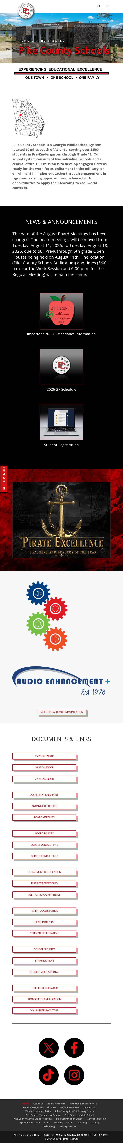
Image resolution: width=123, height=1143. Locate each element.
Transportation (68, 1126)
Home (25, 1103)
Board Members (56, 1103)
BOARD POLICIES (44, 833)
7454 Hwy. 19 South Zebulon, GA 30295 (65, 1134)
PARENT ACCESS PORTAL (44, 910)
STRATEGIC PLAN (44, 960)
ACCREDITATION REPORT (44, 795)
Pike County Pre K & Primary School (74, 1111)
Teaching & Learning (87, 1122)
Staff (46, 1122)
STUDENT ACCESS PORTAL (44, 972)
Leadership (90, 1107)
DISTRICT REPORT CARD (44, 883)
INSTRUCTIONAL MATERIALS (44, 894)
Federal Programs (33, 1107)
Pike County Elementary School (42, 1115)
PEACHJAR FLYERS (44, 922)
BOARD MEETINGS (44, 817)
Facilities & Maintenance (83, 1103)
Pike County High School (69, 1118)
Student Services (63, 1122)
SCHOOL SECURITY (44, 949)
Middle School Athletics (38, 1111)
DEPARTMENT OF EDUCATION (44, 872)
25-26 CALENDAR (44, 756)
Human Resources (70, 1107)
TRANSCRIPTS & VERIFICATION (44, 999)
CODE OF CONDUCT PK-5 (44, 844)
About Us (38, 1103)
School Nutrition (96, 1118)
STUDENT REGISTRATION (44, 933)
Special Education (30, 1122)
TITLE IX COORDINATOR (44, 988)
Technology (48, 1126)
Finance (51, 1107)
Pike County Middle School (79, 1115)
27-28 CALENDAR (44, 779)
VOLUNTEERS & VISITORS (44, 1010)
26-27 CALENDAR (44, 767)
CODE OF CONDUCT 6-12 (44, 856)
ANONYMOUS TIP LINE (44, 806)
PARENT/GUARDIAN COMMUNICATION (61, 712)
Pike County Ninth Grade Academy (32, 1118)
